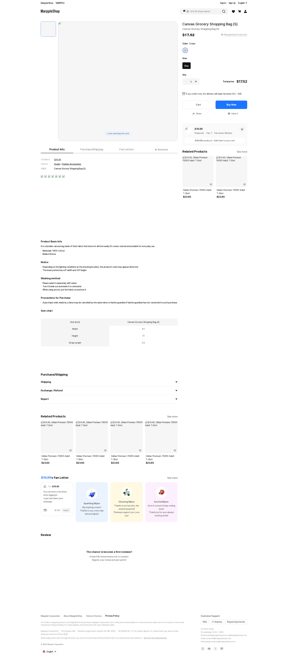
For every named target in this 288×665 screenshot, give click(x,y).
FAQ (205, 622)
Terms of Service (94, 616)
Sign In (223, 3)
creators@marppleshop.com (223, 642)
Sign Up (232, 3)
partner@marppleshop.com (219, 638)
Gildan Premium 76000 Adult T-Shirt (55, 458)
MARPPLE (60, 3)
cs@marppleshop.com (237, 635)
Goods (57, 164)
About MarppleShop (73, 616)
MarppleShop (47, 3)
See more (172, 416)
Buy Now (231, 104)
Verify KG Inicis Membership (155, 638)
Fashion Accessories (71, 164)
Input (66, 510)
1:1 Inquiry (217, 622)
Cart (198, 104)
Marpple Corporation (50, 616)
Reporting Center (236, 622)
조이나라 (57, 159)
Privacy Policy (112, 616)
